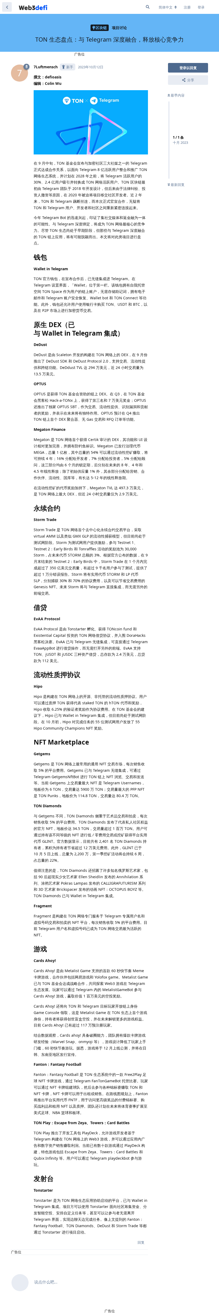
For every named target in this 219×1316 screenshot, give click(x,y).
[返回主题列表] (7, 7)
